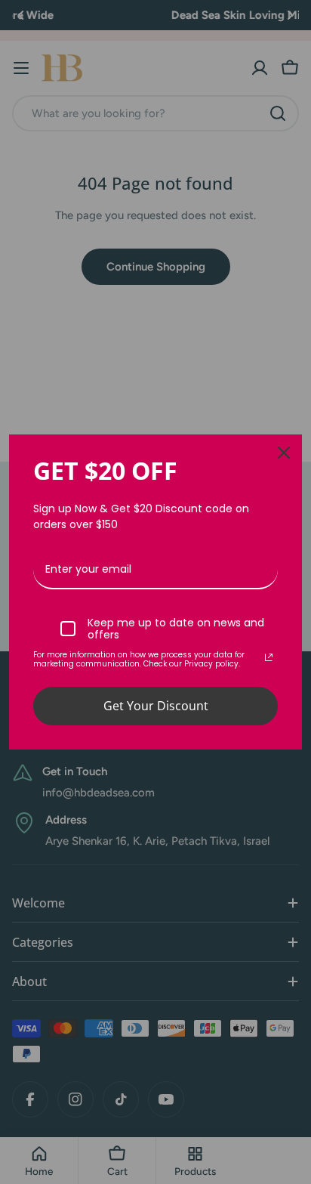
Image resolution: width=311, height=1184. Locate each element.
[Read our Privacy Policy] (269, 657)
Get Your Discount (155, 705)
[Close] (284, 452)
